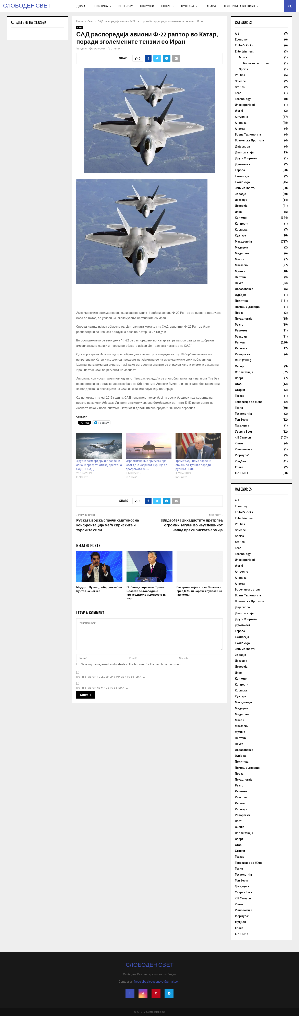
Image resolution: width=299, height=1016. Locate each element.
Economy (241, 39)
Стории (240, 390)
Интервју (126, 6)
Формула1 (242, 455)
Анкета (240, 128)
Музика (240, 271)
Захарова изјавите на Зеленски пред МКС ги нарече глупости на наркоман (199, 591)
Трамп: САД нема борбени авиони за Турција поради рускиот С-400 (193, 465)
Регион (240, 342)
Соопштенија (244, 372)
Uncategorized (245, 104)
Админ (83, 48)
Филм (239, 443)
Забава (210, 6)
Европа (240, 170)
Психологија (243, 318)
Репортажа (243, 354)
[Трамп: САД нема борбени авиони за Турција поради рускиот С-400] (198, 446)
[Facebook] (129, 993)
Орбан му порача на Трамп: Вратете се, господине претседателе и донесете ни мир (147, 593)
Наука (239, 283)
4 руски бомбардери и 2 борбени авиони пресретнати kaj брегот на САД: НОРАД (99, 465)
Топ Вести (242, 419)
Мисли (239, 259)
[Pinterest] (156, 993)
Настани (241, 277)
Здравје (240, 194)
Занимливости (245, 188)
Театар (239, 395)
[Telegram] (169, 993)
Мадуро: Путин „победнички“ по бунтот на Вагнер (99, 589)
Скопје (239, 366)
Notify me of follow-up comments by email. (110, 676)
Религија (241, 348)
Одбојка (241, 294)
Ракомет (241, 330)
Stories (240, 87)
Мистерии (241, 265)
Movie (243, 57)
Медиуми (241, 247)
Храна (239, 467)
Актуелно (241, 116)
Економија (242, 182)
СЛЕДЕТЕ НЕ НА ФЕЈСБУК (28, 22)
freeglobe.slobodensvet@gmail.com (157, 981)
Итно (238, 211)
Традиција (242, 425)
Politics (240, 75)
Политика (100, 6)
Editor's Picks (244, 45)
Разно (239, 324)
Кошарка (241, 229)
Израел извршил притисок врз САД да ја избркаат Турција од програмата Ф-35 (146, 465)
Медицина (242, 253)
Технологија (243, 413)
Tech (238, 93)
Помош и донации (247, 306)
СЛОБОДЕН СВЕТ (27, 6)
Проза (239, 312)
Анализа (241, 122)
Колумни (147, 6)
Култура (187, 6)
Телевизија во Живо (239, 6)
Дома (80, 6)
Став (238, 384)
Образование (244, 289)
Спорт (166, 6)
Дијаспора (242, 146)
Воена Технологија (248, 134)
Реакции (241, 336)
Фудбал (240, 461)
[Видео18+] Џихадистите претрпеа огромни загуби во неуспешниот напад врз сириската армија (192, 525)
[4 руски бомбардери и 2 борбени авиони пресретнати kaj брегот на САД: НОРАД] (99, 446)
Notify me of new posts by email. (102, 687)
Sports (243, 69)
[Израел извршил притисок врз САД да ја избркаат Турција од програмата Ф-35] (148, 446)
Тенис (239, 407)
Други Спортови (246, 158)
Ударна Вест (243, 431)
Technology (243, 99)
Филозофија (243, 449)
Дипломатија (244, 152)
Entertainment (244, 51)
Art (237, 33)
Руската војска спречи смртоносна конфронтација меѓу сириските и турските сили (107, 525)
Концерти (241, 223)
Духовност (242, 164)
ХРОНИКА (241, 473)
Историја (241, 205)
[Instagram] (143, 993)
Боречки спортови (256, 63)
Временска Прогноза (249, 140)
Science (240, 81)
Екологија (242, 176)
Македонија (243, 241)
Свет (79, 27)
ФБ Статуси (243, 437)
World (239, 110)
